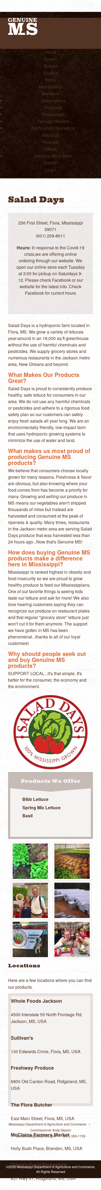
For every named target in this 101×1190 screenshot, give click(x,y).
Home (50, 52)
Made (50, 80)
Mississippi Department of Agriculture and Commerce (47, 1124)
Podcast (50, 142)
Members (51, 93)
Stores (50, 149)
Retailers (53, 107)
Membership (50, 87)
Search (50, 162)
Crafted (51, 73)
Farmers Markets (53, 121)
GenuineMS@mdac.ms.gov (36, 1136)
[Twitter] (66, 300)
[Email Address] (46, 300)
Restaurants (53, 114)
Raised (50, 66)
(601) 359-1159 (73, 1136)
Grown (50, 59)
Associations (53, 100)
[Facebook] (56, 300)
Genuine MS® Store (53, 156)
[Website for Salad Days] (37, 300)
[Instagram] (76, 300)
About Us (51, 135)
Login (50, 169)
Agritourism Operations (53, 128)
